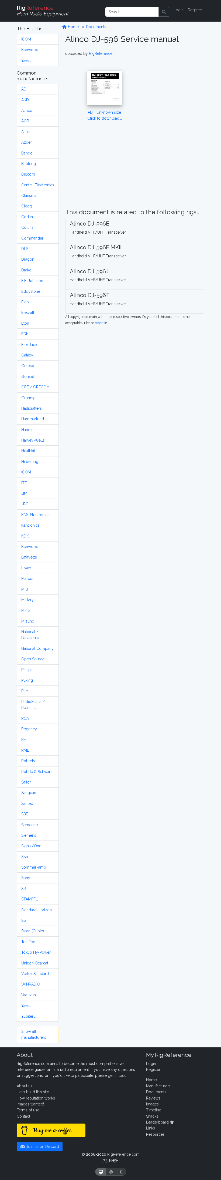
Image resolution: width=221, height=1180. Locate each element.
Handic (27, 430)
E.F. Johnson (32, 280)
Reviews (153, 1098)
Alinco (26, 110)
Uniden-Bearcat (34, 963)
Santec (27, 803)
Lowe (26, 568)
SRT (24, 888)
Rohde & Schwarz (37, 771)
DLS (24, 249)
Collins (27, 227)
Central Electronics (37, 185)
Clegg (26, 206)
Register (195, 10)
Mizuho (27, 621)
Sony (25, 878)
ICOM (26, 39)
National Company (37, 648)
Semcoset (30, 825)
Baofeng (28, 164)
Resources (155, 1134)
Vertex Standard (35, 973)
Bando (27, 153)
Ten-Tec (28, 942)
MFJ (24, 589)
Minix (25, 610)
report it (100, 323)
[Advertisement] (177, 127)
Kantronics (30, 525)
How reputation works (36, 1098)
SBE (24, 814)
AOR (25, 121)
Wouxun (28, 995)
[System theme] (100, 1171)
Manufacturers (158, 1086)
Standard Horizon (36, 910)
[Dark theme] (121, 1171)
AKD (25, 100)
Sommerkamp (33, 867)
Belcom (28, 174)
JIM (24, 493)
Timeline (153, 1110)
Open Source (32, 659)
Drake (26, 270)
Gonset (27, 376)
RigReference (100, 53)
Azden (27, 142)
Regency (29, 729)
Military (27, 600)
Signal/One (31, 846)
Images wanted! (30, 1104)
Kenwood (29, 50)
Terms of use (28, 1110)
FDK (25, 334)
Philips (27, 670)
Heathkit (28, 451)
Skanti (26, 857)
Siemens (28, 835)
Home (73, 27)
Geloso (27, 366)
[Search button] (163, 12)
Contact (23, 1116)
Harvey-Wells (33, 440)
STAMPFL (29, 899)
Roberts (28, 761)
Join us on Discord (42, 1146)
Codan (27, 217)
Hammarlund (32, 419)
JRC (24, 504)
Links (150, 1128)
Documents (96, 27)
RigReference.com (123, 1154)
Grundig (28, 398)
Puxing (27, 680)
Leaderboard (158, 1122)
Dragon (27, 259)
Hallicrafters (31, 408)
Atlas (25, 132)
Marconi (28, 578)
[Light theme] (111, 1171)
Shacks (152, 1116)
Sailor (26, 782)
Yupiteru (28, 1016)
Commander (32, 238)
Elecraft (27, 312)
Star (24, 920)
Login (179, 10)
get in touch (118, 1075)
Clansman (30, 195)
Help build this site (33, 1092)
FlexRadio (30, 344)
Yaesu (26, 60)
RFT (24, 739)
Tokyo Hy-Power (36, 952)
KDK (25, 536)
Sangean (28, 793)
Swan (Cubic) (32, 931)
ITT (24, 483)
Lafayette (29, 557)
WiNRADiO (30, 984)
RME (25, 750)
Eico (25, 302)
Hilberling (29, 461)
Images (152, 1104)
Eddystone (30, 291)
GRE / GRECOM (35, 387)
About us (24, 1086)
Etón (25, 323)
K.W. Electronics (35, 515)
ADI (24, 89)
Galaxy (27, 355)
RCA (25, 718)
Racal (26, 691)
